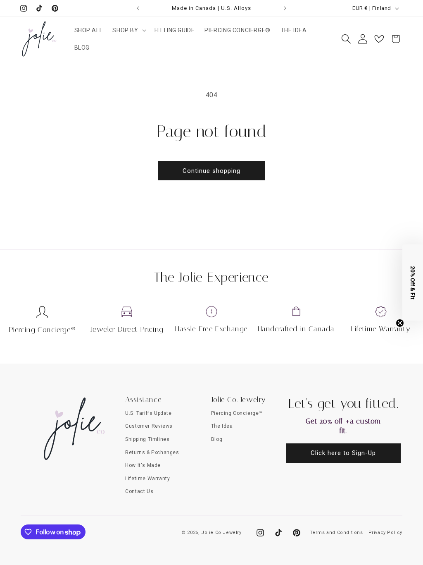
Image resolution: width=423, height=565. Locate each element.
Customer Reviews (149, 426)
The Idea (222, 426)
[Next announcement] (285, 8)
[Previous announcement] (138, 8)
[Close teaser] (400, 323)
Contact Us (139, 491)
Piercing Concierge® (42, 329)
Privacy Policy (385, 532)
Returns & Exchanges (152, 452)
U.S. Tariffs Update (148, 413)
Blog (216, 439)
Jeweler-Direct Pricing (127, 329)
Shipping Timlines (147, 439)
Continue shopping (211, 171)
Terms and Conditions (336, 532)
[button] (128, 30)
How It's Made (143, 465)
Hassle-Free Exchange (211, 328)
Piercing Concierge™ (236, 413)
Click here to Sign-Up (343, 453)
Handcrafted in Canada (296, 328)
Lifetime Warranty (380, 328)
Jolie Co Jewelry (221, 532)
